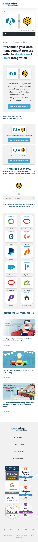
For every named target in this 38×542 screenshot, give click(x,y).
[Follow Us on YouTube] (26, 529)
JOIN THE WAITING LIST (19, 106)
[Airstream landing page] (11, 21)
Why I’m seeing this (11, 12)
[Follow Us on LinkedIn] (18, 529)
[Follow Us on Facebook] (4, 529)
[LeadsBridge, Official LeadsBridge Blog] (10, 4)
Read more (6, 345)
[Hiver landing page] (27, 21)
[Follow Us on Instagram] (11, 529)
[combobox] (19, 198)
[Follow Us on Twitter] (33, 529)
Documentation (10, 34)
